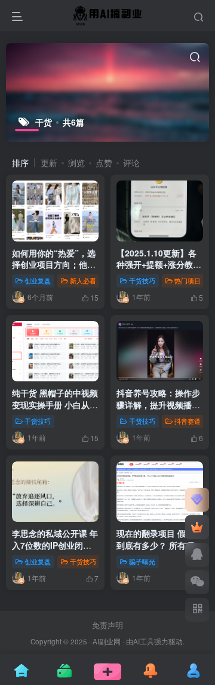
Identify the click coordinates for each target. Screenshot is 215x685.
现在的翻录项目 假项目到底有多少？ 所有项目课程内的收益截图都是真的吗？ (159, 550)
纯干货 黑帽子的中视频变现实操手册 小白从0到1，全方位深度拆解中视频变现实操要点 (55, 410)
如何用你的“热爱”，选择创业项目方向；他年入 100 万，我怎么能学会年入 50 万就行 (55, 270)
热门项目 (187, 280)
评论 (131, 163)
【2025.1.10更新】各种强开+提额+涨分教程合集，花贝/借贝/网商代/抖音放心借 (158, 270)
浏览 (76, 163)
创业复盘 (37, 280)
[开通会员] (197, 527)
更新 (49, 163)
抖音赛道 (187, 421)
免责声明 (107, 625)
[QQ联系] (197, 555)
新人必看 (83, 280)
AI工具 (143, 641)
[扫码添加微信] (197, 582)
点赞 (104, 163)
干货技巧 (142, 280)
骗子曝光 (142, 561)
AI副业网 (107, 641)
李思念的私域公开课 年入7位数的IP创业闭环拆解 (55, 544)
